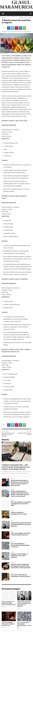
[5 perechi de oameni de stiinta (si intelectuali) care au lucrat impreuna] (5, 525)
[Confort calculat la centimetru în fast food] (5, 514)
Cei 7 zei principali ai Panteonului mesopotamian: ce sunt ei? (20, 545)
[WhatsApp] (24, 28)
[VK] (20, 28)
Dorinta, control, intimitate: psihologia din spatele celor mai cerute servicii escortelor (21, 566)
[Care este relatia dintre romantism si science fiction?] (5, 577)
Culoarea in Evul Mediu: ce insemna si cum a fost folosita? (19, 555)
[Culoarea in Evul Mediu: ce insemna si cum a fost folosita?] (5, 556)
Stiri (2, 462)
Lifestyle (13, 478)
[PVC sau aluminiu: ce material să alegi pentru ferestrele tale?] (5, 504)
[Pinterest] (16, 28)
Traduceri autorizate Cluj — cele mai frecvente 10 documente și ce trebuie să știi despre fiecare (16, 467)
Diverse (3, 17)
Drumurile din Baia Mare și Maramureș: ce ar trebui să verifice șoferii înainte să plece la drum (20, 483)
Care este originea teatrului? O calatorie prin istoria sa (20, 534)
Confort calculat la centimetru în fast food (19, 513)
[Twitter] (12, 28)
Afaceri (12, 510)
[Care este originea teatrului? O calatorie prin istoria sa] (5, 535)
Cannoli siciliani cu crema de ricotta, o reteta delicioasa (8, 434)
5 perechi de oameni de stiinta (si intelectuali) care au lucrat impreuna (21, 524)
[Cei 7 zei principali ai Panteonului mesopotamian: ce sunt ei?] (5, 545)
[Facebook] (8, 28)
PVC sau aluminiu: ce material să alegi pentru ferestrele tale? (21, 503)
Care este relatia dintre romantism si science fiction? (20, 575)
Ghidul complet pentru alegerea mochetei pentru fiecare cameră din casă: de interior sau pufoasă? (20, 493)
